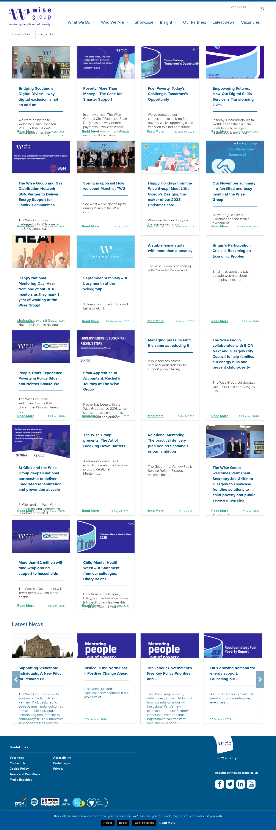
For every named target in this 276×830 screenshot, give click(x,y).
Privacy (58, 769)
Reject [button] (123, 823)
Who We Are (112, 22)
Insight (166, 22)
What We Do (79, 22)
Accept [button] (108, 823)
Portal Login (61, 763)
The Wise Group (22, 34)
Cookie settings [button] (144, 823)
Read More (25, 131)
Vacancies (238, 7)
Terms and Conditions (25, 774)
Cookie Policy (19, 769)
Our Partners (194, 22)
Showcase (144, 22)
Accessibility (62, 758)
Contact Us (17, 763)
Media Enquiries (21, 780)
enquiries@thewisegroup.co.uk (236, 773)
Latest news (224, 22)
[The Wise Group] (30, 16)
